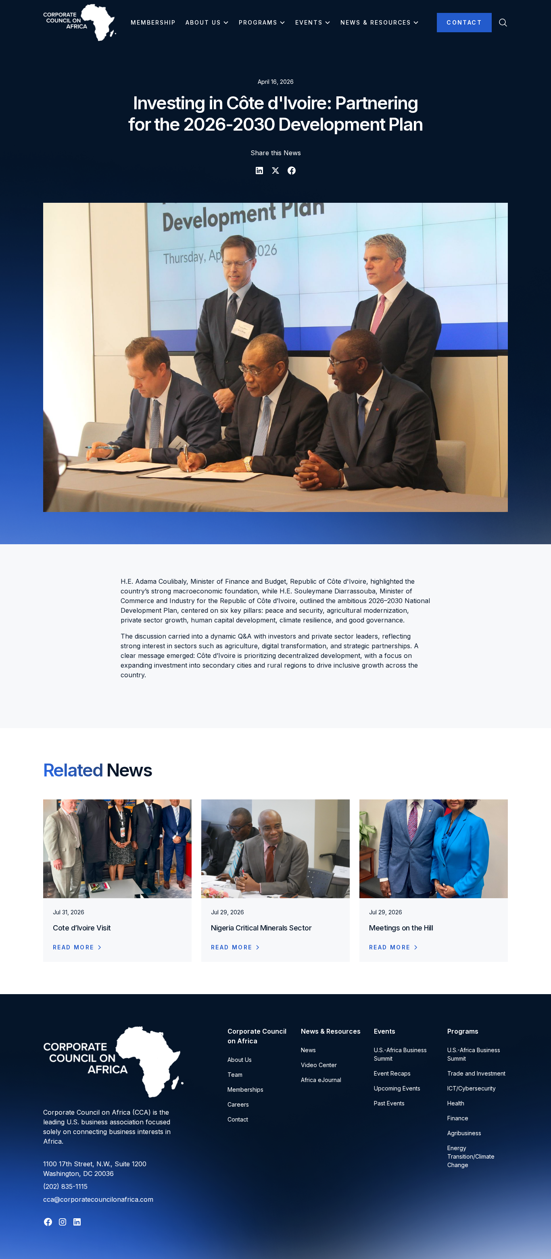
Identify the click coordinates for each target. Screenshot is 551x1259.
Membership (153, 22)
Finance (457, 1118)
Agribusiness (464, 1133)
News (308, 1050)
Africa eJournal (321, 1079)
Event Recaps (392, 1073)
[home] (79, 22)
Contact (464, 22)
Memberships (245, 1089)
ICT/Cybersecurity (471, 1088)
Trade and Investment (476, 1073)
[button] (207, 22)
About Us (239, 1059)
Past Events (389, 1103)
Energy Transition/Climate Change (471, 1156)
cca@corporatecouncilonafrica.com (98, 1199)
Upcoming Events (397, 1088)
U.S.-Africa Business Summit (400, 1054)
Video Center (319, 1064)
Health (455, 1103)
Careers (238, 1104)
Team (234, 1074)
